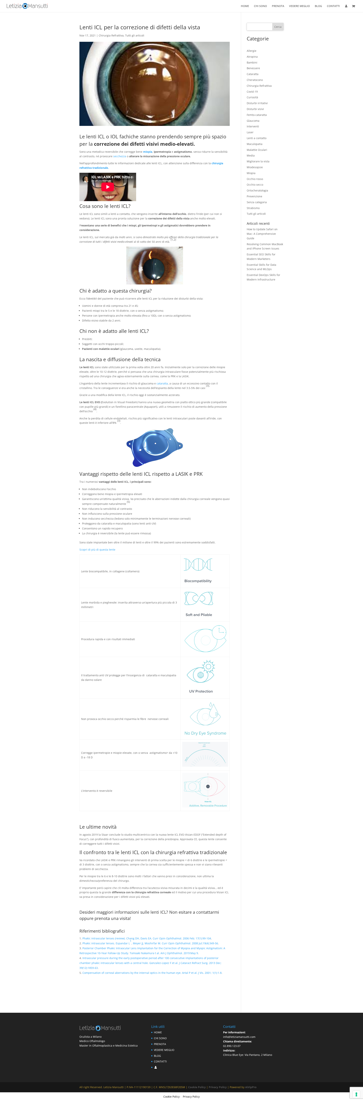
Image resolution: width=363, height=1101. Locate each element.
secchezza (119, 156)
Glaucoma (253, 120)
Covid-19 (252, 91)
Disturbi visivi (255, 109)
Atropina (252, 56)
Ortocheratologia (257, 190)
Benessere (253, 68)
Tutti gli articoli (134, 35)
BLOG (318, 6)
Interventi (253, 126)
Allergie (251, 51)
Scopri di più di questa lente (97, 549)
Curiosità (252, 97)
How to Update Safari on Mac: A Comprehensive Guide (262, 233)
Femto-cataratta (257, 115)
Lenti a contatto (256, 138)
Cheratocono (255, 80)
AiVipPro (251, 1087)
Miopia (251, 173)
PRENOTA (278, 6)
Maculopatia (254, 144)
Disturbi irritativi (257, 103)
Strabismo (253, 208)
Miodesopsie (255, 167)
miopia (147, 151)
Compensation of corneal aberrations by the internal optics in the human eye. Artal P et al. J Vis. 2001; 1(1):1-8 (152, 973)
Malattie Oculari (257, 150)
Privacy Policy (218, 1087)
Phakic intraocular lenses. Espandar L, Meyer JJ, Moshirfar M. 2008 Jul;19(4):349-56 (150, 942)
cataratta (162, 383)
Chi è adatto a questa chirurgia (114, 290)
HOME (245, 6)
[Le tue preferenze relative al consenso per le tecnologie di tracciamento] (356, 1094)
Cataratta (252, 74)
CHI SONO (260, 6)
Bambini (252, 62)
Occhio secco (255, 184)
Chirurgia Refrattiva (111, 35)
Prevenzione (254, 196)
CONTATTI (333, 6)
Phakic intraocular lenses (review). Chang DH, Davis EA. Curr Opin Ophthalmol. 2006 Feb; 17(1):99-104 (146, 938)
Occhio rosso (255, 179)
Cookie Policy (197, 1087)
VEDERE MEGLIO (299, 6)
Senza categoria (257, 202)
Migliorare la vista (258, 161)
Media (251, 155)
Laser (250, 132)
